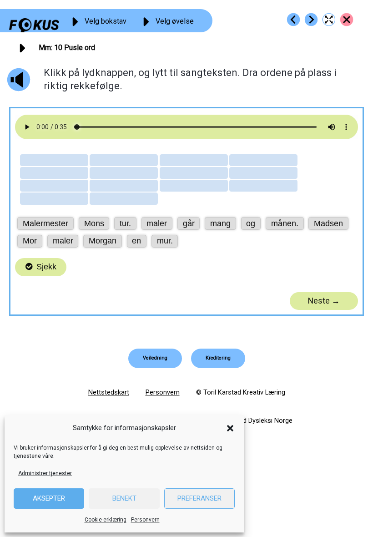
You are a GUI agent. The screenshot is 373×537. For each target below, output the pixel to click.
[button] (230, 428)
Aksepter (49, 498)
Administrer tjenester (45, 473)
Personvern (145, 520)
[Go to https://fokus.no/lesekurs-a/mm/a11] (311, 19)
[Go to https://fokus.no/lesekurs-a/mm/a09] (293, 19)
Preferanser (199, 498)
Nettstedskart (108, 392)
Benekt (124, 498)
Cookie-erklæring (105, 520)
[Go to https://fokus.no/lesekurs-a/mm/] (346, 19)
